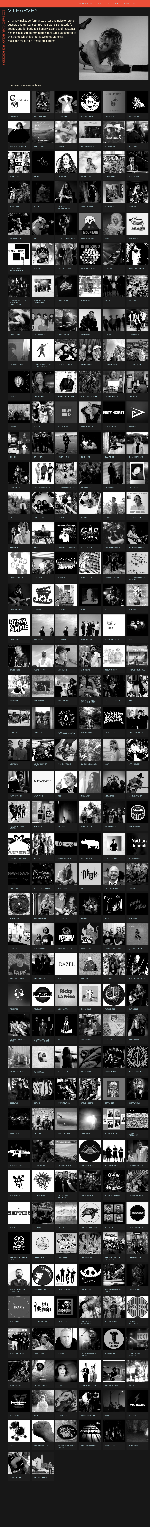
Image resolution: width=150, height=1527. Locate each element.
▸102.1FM (110, 3)
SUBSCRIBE (84, 3)
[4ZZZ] (6, 3)
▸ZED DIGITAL (124, 3)
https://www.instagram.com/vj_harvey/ (25, 85)
